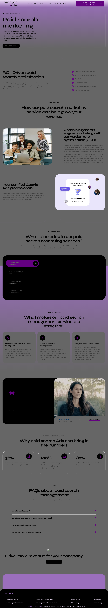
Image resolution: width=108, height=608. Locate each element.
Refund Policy (71, 606)
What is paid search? (21, 511)
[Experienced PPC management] (42, 338)
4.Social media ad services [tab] (15, 292)
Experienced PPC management (48, 345)
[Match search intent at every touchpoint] (7, 338)
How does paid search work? (24, 525)
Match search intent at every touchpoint (17, 345)
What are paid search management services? (32, 518)
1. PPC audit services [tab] (14, 263)
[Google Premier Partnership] (77, 338)
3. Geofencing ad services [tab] (16, 282)
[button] (54, 511)
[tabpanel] (71, 274)
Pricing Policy (81, 606)
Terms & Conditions (49, 606)
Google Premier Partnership (87, 344)
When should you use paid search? (27, 532)
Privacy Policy (61, 606)
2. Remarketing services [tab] (16, 273)
